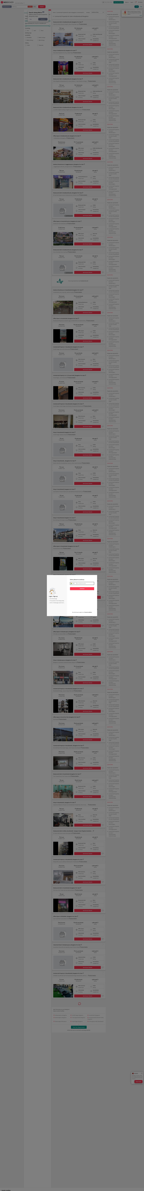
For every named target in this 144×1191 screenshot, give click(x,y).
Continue (82, 588)
